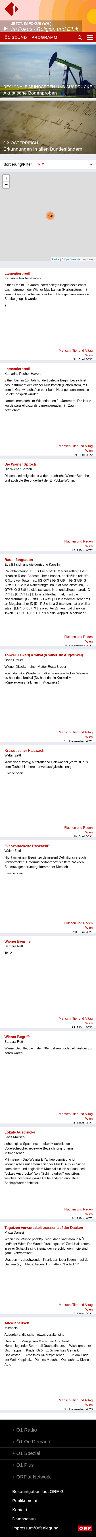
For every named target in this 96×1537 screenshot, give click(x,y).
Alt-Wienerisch (16, 1323)
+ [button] (6, 178)
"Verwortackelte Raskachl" (27, 846)
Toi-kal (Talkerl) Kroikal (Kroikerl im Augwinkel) (43, 655)
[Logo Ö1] (11, 9)
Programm (44, 37)
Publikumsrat (24, 1500)
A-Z (41, 164)
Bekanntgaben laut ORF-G (38, 1491)
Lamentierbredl (17, 273)
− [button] (6, 185)
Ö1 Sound (15, 37)
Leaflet (56, 259)
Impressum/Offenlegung (35, 1528)
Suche (80, 37)
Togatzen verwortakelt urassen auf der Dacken (43, 1228)
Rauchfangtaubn (18, 560)
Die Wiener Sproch (20, 464)
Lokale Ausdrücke (19, 1132)
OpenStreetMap (72, 259)
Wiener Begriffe (17, 941)
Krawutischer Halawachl (24, 750)
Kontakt (19, 1509)
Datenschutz (24, 1519)
